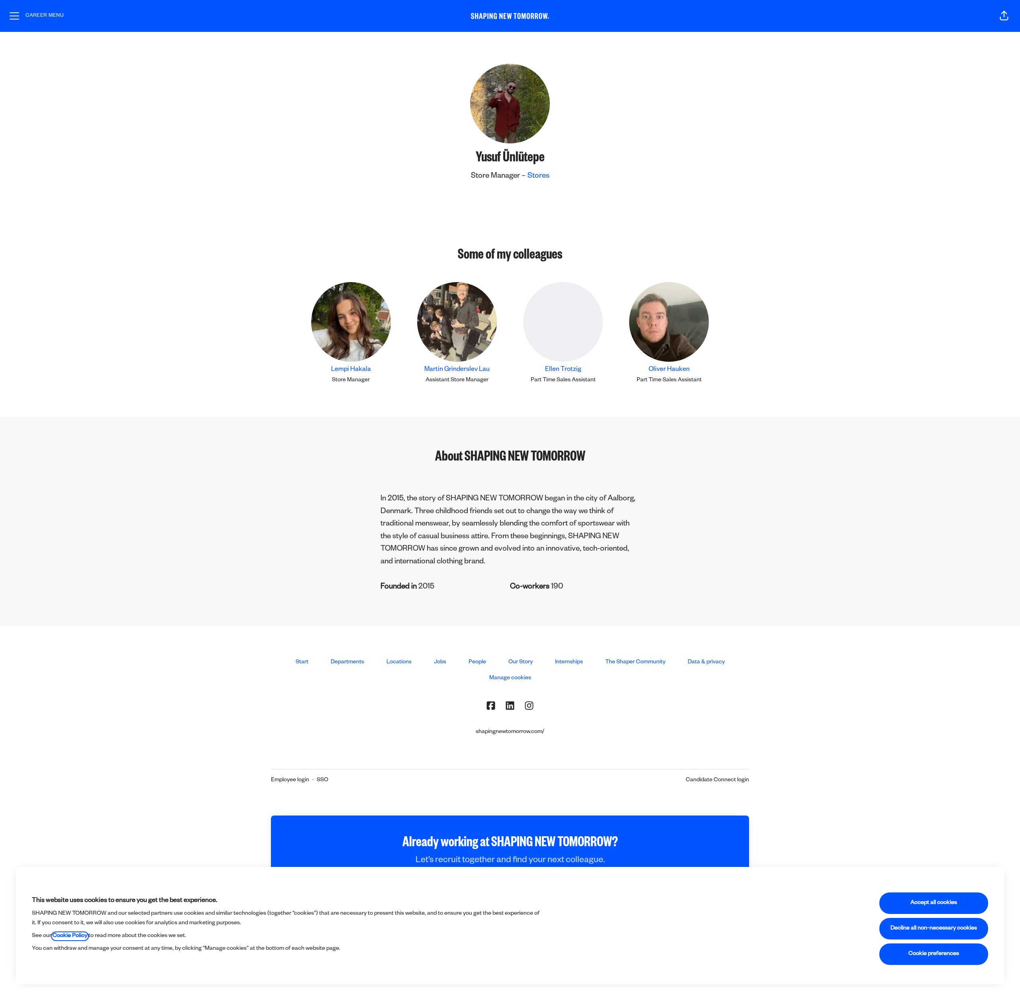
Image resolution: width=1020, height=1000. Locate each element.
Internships (569, 662)
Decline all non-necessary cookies (934, 928)
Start (302, 662)
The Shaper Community (635, 662)
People (477, 662)
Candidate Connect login (717, 780)
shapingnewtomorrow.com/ (510, 732)
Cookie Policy (70, 936)
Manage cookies (510, 678)
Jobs (440, 662)
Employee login (290, 780)
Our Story (520, 662)
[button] (1004, 16)
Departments (347, 662)
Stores (538, 177)
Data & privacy (706, 662)
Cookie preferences (933, 954)
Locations (399, 662)
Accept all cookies (933, 903)
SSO (322, 780)
